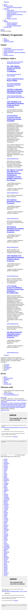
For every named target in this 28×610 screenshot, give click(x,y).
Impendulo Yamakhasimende (14, 25)
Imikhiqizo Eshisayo (11, 400)
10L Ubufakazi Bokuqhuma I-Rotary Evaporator (14, 201)
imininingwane (14, 158)
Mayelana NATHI (8, 6)
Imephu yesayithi (21, 400)
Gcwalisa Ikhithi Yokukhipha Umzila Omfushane (13, 407)
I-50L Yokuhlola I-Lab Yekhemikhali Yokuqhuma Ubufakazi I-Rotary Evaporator (15, 104)
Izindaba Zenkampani (12, 22)
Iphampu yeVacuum (12, 18)
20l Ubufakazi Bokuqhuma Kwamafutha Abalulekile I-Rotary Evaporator (15, 229)
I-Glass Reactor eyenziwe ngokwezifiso (16, 11)
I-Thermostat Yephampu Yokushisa (9, 404)
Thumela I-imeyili (5, 410)
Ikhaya (5, 4)
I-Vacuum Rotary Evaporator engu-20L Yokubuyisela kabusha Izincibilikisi (14, 118)
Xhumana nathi (7, 27)
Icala (5, 20)
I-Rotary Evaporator (12, 13)
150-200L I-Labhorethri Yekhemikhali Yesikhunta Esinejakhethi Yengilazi (15, 91)
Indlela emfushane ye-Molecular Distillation (14, 52)
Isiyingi (8, 17)
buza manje (3, 397)
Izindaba (6, 21)
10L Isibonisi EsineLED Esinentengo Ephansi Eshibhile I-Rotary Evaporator (14, 334)
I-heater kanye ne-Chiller (7, 403)
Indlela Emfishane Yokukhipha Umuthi (16, 405)
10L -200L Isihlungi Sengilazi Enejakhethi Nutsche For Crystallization (14, 68)
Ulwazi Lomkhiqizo (12, 24)
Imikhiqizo (6, 8)
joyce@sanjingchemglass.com (11, 394)
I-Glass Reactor (10, 10)
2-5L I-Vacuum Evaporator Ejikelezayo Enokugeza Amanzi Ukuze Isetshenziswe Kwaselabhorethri (15, 289)
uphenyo (9, 158)
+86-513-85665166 (8, 393)
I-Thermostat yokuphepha (19, 403)
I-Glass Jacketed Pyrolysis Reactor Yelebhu (15, 79)
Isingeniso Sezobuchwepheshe (14, 7)
